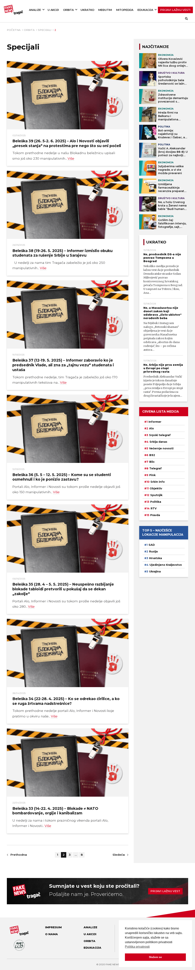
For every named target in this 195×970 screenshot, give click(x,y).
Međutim (105, 10)
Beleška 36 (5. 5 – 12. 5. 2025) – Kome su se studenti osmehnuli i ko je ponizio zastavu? (61, 477)
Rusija (153, 551)
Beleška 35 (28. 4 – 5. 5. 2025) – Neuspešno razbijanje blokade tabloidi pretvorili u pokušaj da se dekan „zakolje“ (63, 589)
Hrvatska (155, 558)
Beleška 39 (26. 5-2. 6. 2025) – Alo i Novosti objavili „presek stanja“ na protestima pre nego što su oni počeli (66, 143)
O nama (51, 934)
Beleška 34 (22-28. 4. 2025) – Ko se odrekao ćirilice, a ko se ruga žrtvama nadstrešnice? (66, 701)
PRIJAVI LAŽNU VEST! (175, 10)
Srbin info (157, 481)
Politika (155, 501)
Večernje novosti (161, 448)
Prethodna (18, 854)
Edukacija (145, 10)
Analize (35, 10)
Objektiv (156, 488)
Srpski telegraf (160, 435)
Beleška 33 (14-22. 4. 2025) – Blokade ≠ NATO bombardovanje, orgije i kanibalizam (55, 811)
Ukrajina (155, 571)
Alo (151, 428)
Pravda (155, 515)
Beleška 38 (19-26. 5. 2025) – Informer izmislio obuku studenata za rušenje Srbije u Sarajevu (62, 253)
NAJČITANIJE (155, 46)
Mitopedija (124, 10)
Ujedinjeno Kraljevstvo (165, 565)
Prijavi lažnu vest (165, 891)
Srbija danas (158, 441)
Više (71, 158)
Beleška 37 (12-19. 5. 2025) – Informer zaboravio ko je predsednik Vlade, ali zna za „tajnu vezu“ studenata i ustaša (63, 365)
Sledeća (119, 854)
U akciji (53, 10)
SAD (152, 545)
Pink (152, 475)
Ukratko (87, 10)
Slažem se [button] (155, 957)
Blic (152, 461)
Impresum (53, 927)
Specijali (44, 29)
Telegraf (155, 468)
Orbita (68, 10)
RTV (154, 508)
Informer (155, 421)
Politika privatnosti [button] (137, 946)
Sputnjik (156, 495)
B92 (152, 455)
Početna (14, 29)
